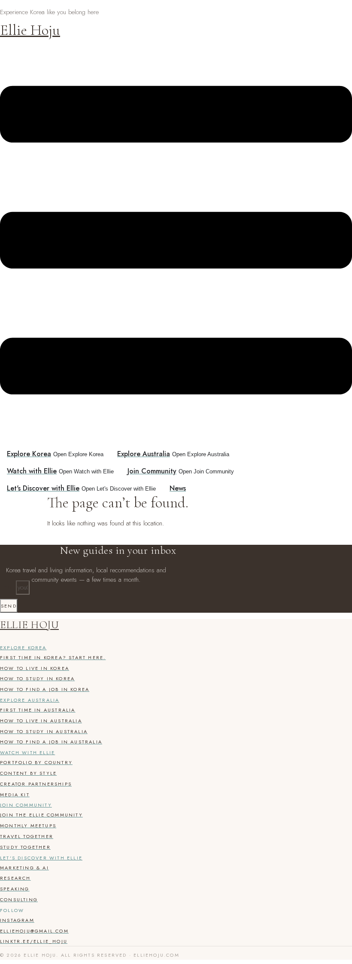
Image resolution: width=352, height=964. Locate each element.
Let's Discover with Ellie (41, 857)
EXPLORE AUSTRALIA (29, 700)
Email (8, 587)
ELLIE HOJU (29, 624)
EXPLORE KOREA (23, 647)
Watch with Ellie (27, 752)
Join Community (26, 804)
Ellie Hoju (30, 30)
